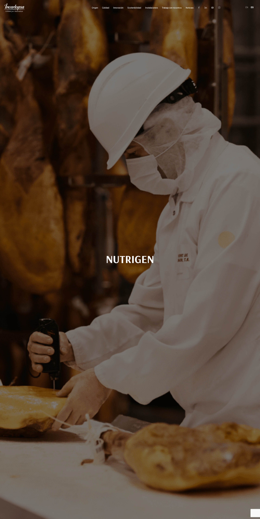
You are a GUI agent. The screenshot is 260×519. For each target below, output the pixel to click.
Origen (95, 7)
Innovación (118, 7)
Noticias (190, 7)
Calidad (105, 7)
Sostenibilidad (134, 7)
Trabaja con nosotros (172, 7)
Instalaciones (151, 7)
